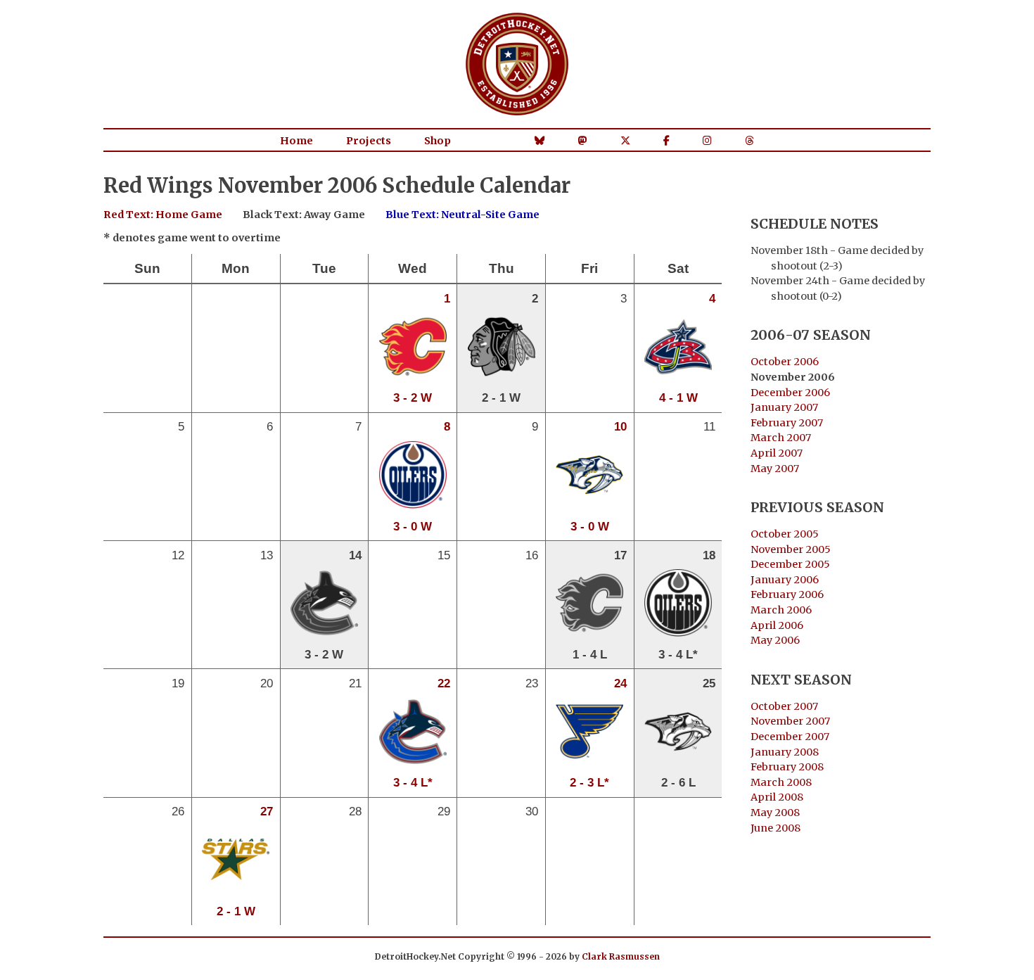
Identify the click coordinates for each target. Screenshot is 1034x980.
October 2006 (785, 361)
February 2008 (787, 767)
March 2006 (781, 610)
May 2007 (775, 468)
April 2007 (777, 453)
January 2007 (784, 407)
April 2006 (777, 625)
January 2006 (785, 579)
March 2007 (781, 437)
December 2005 (790, 564)
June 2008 (775, 828)
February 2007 (787, 422)
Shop (437, 140)
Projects (368, 140)
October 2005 (785, 534)
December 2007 (790, 736)
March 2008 (781, 782)
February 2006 (787, 594)
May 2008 (775, 812)
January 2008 (785, 752)
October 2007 (784, 706)
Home (296, 140)
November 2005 (791, 549)
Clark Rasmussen (621, 956)
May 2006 (775, 640)
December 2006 (790, 392)
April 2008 (777, 797)
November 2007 (790, 721)
